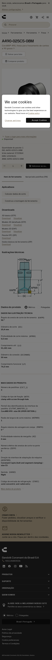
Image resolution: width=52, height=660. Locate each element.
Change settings (13, 120)
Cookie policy (34, 113)
